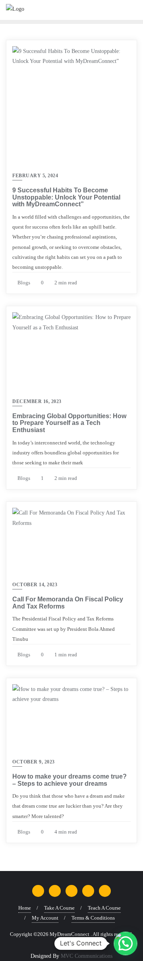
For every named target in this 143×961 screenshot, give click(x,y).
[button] (125, 943)
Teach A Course (104, 908)
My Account (45, 918)
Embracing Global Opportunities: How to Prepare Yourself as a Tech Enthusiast (69, 423)
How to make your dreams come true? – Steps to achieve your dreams (69, 780)
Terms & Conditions (93, 918)
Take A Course (59, 908)
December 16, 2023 (37, 401)
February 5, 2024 (35, 175)
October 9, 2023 (33, 762)
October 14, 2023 (34, 584)
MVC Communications (86, 956)
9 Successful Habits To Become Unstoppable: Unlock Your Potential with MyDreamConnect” (66, 197)
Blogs (23, 283)
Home (24, 908)
